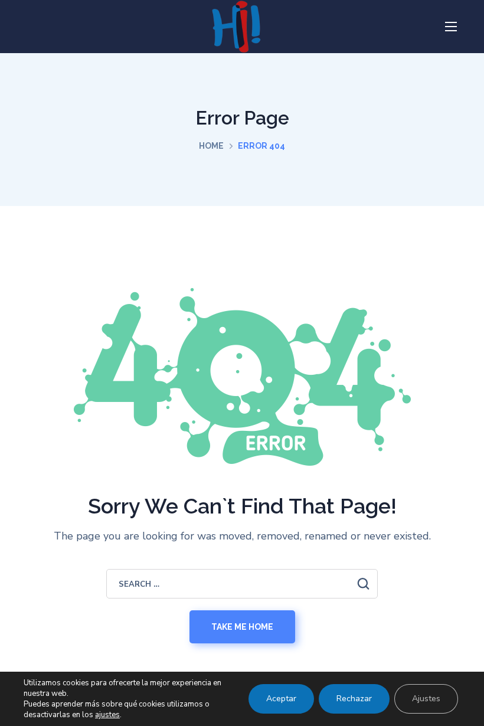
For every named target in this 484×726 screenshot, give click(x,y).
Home (211, 146)
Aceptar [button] (281, 698)
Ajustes (426, 698)
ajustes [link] (107, 714)
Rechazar (354, 698)
